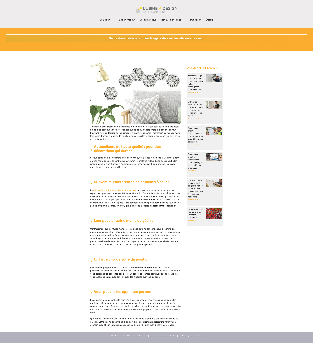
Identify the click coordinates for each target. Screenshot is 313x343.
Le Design (105, 20)
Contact (173, 336)
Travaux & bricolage (171, 20)
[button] (112, 20)
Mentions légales (185, 336)
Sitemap (198, 336)
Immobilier (195, 20)
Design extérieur (148, 20)
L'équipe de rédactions (159, 336)
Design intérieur (127, 20)
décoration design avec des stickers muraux (115, 190)
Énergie (209, 20)
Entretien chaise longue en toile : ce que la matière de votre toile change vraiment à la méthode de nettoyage (195, 188)
